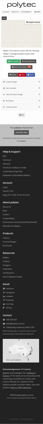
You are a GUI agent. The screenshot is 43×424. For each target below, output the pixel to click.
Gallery (6, 257)
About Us (7, 207)
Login (5, 187)
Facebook (9, 288)
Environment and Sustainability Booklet (20, 222)
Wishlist (13, 75)
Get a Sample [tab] (11, 88)
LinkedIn (9, 296)
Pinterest (9, 300)
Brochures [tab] (10, 101)
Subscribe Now (21, 132)
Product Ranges (9, 241)
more (38, 12)
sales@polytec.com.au (14, 323)
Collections (7, 269)
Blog (5, 210)
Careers (6, 214)
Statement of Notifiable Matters (16, 175)
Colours (6, 238)
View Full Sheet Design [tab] (14, 94)
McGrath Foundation (12, 226)
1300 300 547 (11, 319)
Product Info (29, 61)
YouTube (9, 304)
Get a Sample (14, 61)
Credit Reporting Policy (12, 171)
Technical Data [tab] (11, 107)
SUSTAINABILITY (26, 12)
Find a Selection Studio (12, 276)
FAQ (4, 156)
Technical (7, 160)
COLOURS (6, 12)
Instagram (10, 292)
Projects (6, 261)
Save (23, 75)
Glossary (6, 163)
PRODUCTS (15, 12)
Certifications (8, 273)
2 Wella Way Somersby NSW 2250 (19, 327)
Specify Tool (8, 191)
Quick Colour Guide (22, 67)
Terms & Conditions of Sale (14, 167)
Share (31, 75)
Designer (7, 265)
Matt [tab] (4, 18)
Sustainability (8, 218)
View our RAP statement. (20, 387)
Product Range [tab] (11, 82)
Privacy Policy (14, 419)
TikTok (8, 308)
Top (22, 115)
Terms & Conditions (26, 419)
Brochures (7, 245)
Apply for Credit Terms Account (16, 195)
